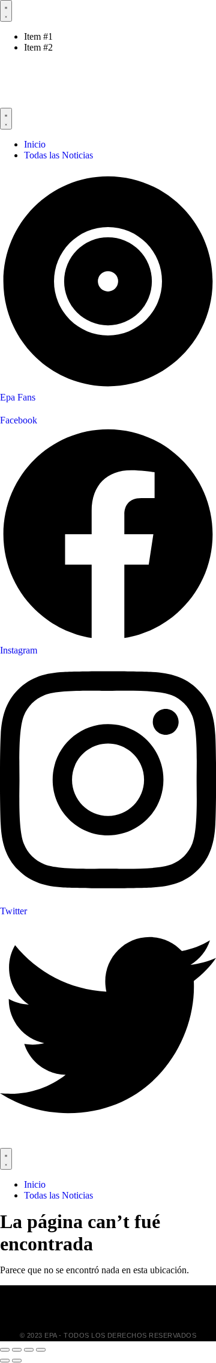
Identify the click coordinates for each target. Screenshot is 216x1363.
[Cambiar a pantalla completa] (17, 1350)
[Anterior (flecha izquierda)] (5, 1360)
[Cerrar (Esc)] (41, 1350)
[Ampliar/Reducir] (5, 1350)
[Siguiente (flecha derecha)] (17, 1360)
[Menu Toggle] (6, 11)
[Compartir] (29, 1350)
